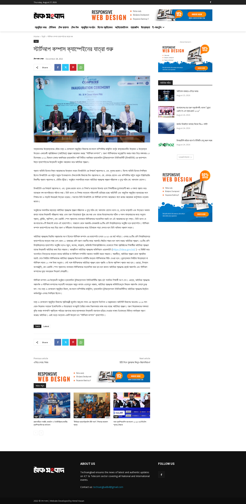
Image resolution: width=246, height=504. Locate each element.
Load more (184, 157)
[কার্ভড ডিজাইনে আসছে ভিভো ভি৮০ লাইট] (166, 128)
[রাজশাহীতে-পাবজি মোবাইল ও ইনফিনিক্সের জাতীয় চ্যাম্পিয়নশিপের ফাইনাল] (52, 405)
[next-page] (41, 433)
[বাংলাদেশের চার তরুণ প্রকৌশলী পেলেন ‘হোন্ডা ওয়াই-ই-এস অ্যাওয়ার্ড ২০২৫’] (166, 111)
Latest (46, 326)
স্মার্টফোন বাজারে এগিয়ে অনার (187, 91)
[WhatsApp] (80, 67)
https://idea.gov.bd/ (123, 249)
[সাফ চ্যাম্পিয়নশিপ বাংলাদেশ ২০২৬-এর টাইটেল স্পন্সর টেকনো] (131, 405)
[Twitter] (65, 67)
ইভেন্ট (43, 36)
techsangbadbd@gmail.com (108, 487)
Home (36, 36)
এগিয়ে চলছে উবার (41, 362)
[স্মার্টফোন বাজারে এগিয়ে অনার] (166, 95)
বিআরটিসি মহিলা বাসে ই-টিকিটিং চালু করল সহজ (194, 140)
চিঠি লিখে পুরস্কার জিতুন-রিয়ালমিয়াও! (135, 362)
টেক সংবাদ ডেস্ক (39, 58)
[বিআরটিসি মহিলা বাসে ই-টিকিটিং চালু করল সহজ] (166, 144)
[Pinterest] (73, 67)
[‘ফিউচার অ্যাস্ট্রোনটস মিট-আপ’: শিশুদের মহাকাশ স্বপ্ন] (92, 405)
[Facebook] (210, 2)
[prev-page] (36, 433)
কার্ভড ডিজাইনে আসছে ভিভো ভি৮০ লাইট (192, 124)
